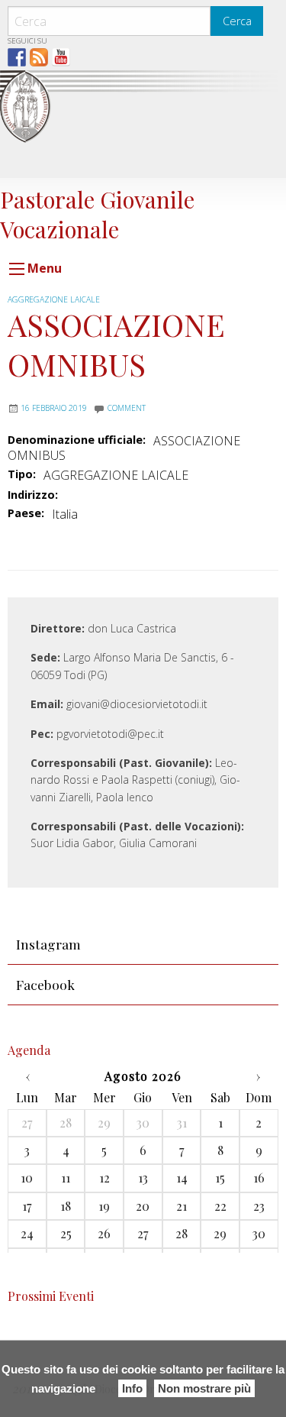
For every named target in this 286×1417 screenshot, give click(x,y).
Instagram (48, 944)
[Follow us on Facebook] (17, 57)
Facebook (45, 984)
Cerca (237, 21)
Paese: (26, 513)
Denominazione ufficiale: (77, 440)
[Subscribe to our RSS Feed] (39, 57)
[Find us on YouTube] (61, 57)
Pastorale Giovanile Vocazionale (97, 213)
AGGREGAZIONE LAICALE (54, 299)
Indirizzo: (33, 495)
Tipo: (22, 474)
